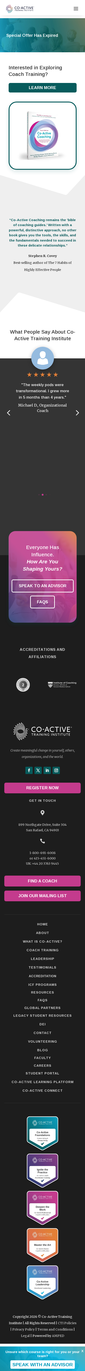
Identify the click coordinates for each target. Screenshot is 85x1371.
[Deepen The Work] (42, 1226)
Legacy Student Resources (42, 1015)
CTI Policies (67, 1323)
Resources (42, 992)
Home (42, 924)
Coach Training (43, 950)
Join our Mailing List (42, 896)
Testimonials (42, 967)
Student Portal (42, 1073)
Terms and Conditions (55, 1329)
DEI (42, 1024)
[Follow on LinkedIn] (47, 770)
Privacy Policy (23, 1329)
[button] (77, 412)
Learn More (42, 87)
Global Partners (42, 1008)
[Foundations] (42, 1152)
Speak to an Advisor (42, 586)
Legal (25, 1336)
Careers (42, 1065)
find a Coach (42, 881)
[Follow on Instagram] (56, 770)
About (42, 933)
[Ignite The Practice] (42, 1189)
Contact (43, 1033)
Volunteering (42, 1041)
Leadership (42, 959)
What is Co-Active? (42, 941)
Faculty (42, 1058)
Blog (42, 1050)
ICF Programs (42, 984)
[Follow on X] (38, 770)
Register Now (42, 788)
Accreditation (42, 976)
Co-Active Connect (42, 1090)
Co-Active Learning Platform (43, 1082)
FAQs (42, 602)
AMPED (58, 1336)
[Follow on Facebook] (29, 770)
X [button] (82, 1351)
